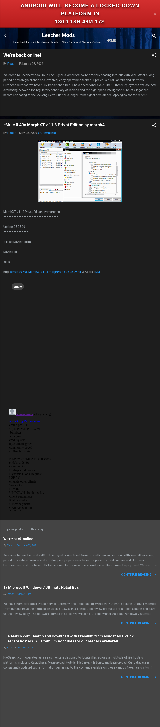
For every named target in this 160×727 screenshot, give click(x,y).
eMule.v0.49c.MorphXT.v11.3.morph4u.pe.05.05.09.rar (46, 272)
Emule (18, 286)
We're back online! (22, 55)
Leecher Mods (58, 35)
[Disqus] (80, 351)
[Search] (154, 36)
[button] (154, 56)
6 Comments (47, 133)
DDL (98, 272)
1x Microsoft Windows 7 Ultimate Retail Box (41, 587)
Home (111, 40)
